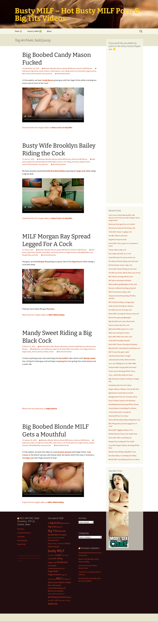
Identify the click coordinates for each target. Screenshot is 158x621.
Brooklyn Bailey (51, 162)
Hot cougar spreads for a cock (120, 253)
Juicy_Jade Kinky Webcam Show (121, 375)
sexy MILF (51, 600)
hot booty (75, 162)
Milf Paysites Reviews (29, 558)
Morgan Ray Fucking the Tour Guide (121, 441)
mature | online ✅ (34, 31)
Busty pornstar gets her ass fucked (122, 224)
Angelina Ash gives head (118, 239)
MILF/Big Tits (66, 579)
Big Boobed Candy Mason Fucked (121, 393)
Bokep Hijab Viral (22, 555)
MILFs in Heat (65, 582)
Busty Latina (25, 555)
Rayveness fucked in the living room (122, 228)
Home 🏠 (18, 31)
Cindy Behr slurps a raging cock (120, 232)
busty (60, 162)
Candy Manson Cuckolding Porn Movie (122, 408)
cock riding (65, 71)
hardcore (73, 71)
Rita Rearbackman (63, 73)
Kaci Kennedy (22, 540)
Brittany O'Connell (53, 538)
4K (48, 523)
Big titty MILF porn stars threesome (122, 321)
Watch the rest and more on (39, 408)
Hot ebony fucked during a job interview (123, 261)
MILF (23, 73)
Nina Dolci (20, 529)
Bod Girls (35, 555)
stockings (61, 600)
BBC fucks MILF (37, 555)
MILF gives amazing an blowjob (120, 280)
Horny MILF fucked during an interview (123, 269)
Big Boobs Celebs (32, 555)
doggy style (52, 562)
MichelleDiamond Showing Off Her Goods (124, 404)
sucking (67, 600)
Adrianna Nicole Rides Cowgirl (119, 356)
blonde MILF (40, 162)
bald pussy (49, 349)
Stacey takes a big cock (117, 250)
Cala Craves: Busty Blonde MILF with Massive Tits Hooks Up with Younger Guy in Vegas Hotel (124, 217)
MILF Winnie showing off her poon (121, 276)
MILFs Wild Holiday (54, 585)
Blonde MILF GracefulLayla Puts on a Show (124, 459)
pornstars (62, 597)
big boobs (35, 71)
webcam (52, 603)
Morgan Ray (26, 255)
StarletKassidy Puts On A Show (120, 385)
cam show (65, 555)
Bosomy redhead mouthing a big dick (122, 288)
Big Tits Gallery (23, 558)
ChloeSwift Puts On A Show (118, 416)
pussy (68, 597)
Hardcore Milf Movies (84, 68)
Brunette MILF (65, 349)
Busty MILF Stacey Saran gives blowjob (123, 344)
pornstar (49, 73)
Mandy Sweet (49, 351)
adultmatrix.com (38, 349)
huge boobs (26, 351)
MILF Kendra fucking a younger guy (121, 302)
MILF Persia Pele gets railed (119, 352)
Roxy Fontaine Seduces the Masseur (122, 400)
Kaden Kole (21, 544)
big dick (59, 527)
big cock (34, 443)
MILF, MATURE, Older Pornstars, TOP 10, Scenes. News (28, 521)
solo (56, 600)
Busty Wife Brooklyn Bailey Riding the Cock (124, 420)
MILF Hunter (53, 582)
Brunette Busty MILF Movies (50, 346)
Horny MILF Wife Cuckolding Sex (120, 438)
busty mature (44, 71)
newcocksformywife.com (35, 73)
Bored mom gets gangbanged (120, 317)
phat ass (45, 164)
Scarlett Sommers (24, 533)
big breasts (65, 523)
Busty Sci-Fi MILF (33, 558)
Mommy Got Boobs (55, 591)
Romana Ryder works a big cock (120, 265)
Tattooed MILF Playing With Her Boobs (122, 367)
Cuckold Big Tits (28, 555)
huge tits (64, 575)
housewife (81, 71)
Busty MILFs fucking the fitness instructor (124, 314)
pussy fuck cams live (37, 558)
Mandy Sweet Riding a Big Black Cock (122, 452)
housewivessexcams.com (56, 568)
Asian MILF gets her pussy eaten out (122, 257)
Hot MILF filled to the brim (118, 236)
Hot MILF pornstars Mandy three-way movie (124, 273)
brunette (61, 538)
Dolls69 (25, 558)
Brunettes (64, 346)
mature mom (52, 579)
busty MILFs (51, 555)
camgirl (58, 555)
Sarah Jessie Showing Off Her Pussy (122, 371)
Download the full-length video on (47, 127)
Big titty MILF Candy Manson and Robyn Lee (124, 348)
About (49, 31)
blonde (38, 252)
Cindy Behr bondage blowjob (119, 340)
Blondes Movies (56, 68)
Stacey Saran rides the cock (119, 325)
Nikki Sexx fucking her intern (119, 333)
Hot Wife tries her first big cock (120, 310)
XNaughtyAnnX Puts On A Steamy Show (123, 397)
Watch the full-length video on (43, 315)
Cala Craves (57, 443)
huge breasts (91, 71)
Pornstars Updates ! (90, 548)
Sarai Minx (21, 536)
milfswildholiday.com (85, 252)
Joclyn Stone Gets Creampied (120, 412)
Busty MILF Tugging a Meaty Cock (121, 430)
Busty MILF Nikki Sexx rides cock (120, 337)
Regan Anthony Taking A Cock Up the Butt (124, 389)
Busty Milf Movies (69, 68)
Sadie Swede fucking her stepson (121, 306)
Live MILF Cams (18, 555)
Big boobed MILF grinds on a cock (121, 329)
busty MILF (46, 252)
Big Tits (56, 349)
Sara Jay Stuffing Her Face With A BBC (122, 363)
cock (49, 559)
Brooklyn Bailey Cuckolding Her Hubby (123, 455)
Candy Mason (55, 71)
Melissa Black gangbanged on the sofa (123, 284)
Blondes (47, 68)
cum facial (54, 252)
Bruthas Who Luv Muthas (56, 543)
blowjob (63, 534)
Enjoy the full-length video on (43, 502)
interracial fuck (37, 351)
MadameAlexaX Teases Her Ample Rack (123, 434)
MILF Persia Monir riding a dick (120, 292)
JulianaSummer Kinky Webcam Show (122, 360)
